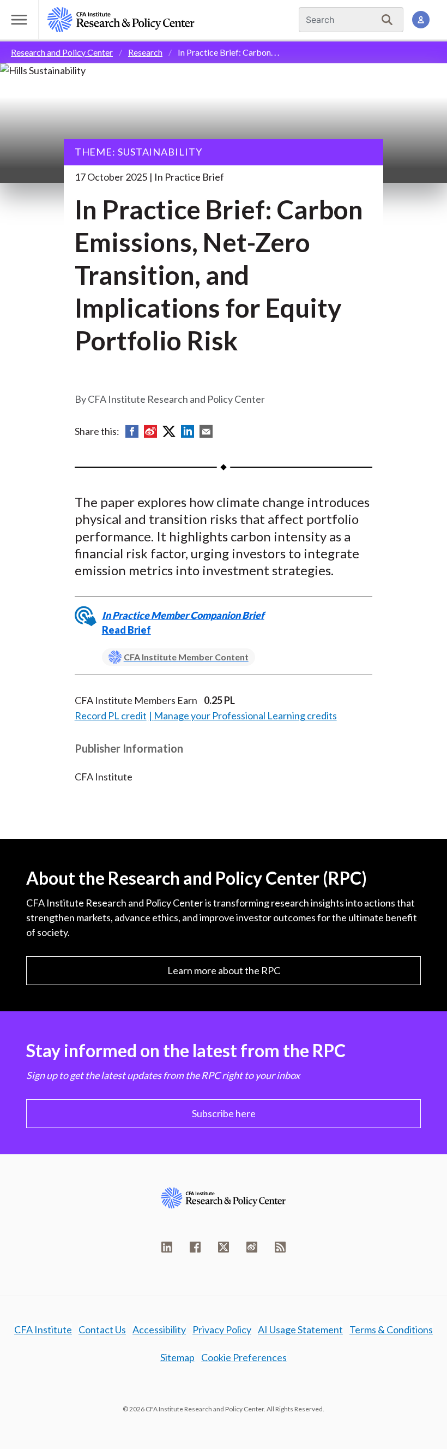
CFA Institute (43, 1329)
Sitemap (177, 1357)
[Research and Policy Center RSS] (280, 1247)
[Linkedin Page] (166, 1247)
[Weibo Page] (251, 1247)
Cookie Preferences (244, 1357)
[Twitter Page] (223, 1247)
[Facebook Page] (195, 1247)
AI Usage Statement (300, 1329)
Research (145, 52)
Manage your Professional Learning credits (245, 715)
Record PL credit (111, 715)
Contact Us (102, 1329)
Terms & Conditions (391, 1329)
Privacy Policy (221, 1329)
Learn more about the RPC (223, 970)
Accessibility (159, 1329)
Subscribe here (224, 1113)
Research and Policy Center (62, 52)
